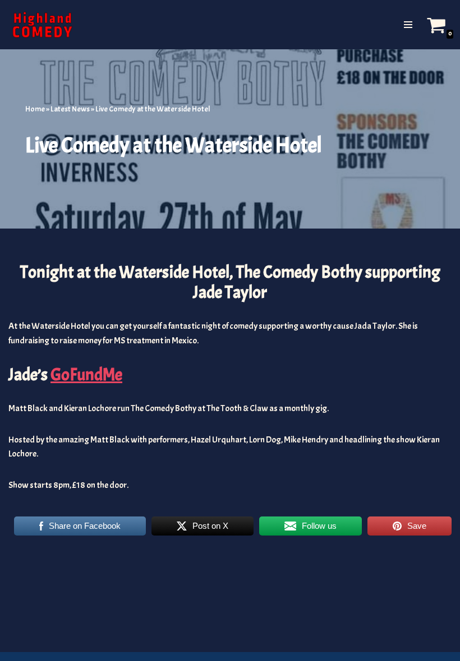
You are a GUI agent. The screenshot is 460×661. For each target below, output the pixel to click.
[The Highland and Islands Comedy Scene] (42, 24)
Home (35, 109)
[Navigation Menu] (408, 25)
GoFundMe (86, 374)
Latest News (70, 109)
